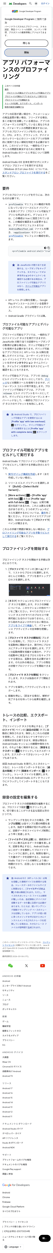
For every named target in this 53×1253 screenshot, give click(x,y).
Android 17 (7, 1088)
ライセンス (23, 1222)
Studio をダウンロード (12, 1143)
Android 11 (7, 1116)
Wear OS (6, 1062)
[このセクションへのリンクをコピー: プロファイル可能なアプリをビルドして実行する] (37, 455)
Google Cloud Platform (13, 1206)
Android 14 (7, 1102)
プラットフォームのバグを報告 (16, 1159)
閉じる (26, 43)
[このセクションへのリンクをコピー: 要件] (12, 189)
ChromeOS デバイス (12, 1066)
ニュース (6, 1000)
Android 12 (7, 1111)
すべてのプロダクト (11, 1211)
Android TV (7, 1076)
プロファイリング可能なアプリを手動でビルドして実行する (25, 533)
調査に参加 (7, 1174)
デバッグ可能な (32, 286)
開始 (26, 52)
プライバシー (8, 1040)
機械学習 (6, 1026)
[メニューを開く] (5, 3)
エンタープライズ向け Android (16, 985)
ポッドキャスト (9, 1009)
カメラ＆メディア (10, 1035)
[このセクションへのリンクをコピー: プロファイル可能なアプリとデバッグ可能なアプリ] (26, 329)
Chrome (6, 1197)
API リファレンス (10, 1138)
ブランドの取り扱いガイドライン (19, 1226)
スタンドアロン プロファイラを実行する (23, 172)
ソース (5, 995)
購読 (44, 1238)
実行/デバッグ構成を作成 (21, 474)
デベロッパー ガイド (11, 1133)
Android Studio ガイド (12, 1128)
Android (6, 981)
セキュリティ (8, 990)
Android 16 (7, 1093)
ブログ (5, 1004)
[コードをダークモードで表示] (45, 248)
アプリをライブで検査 (20, 625)
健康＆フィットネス (11, 1031)
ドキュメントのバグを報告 (14, 1164)
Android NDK (8, 1147)
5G (3, 1045)
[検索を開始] (30, 3)
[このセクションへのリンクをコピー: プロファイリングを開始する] (5, 553)
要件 (43, 512)
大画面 (5, 1057)
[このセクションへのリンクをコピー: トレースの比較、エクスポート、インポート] (30, 720)
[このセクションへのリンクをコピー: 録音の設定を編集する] (41, 797)
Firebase (6, 1202)
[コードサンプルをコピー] (48, 248)
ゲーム (5, 1021)
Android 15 (7, 1097)
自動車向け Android (11, 1071)
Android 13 (7, 1107)
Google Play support (11, 1169)
